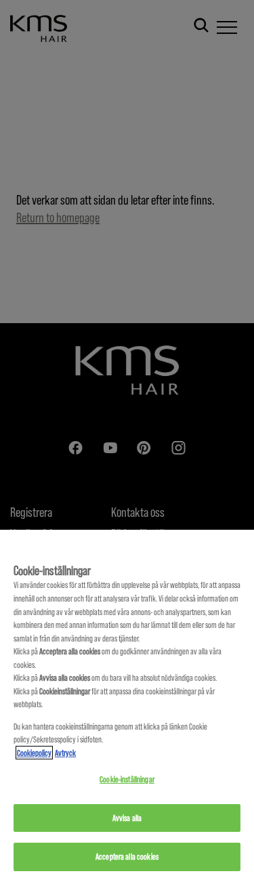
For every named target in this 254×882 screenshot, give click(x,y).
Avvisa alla (127, 817)
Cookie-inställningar (127, 779)
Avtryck (65, 752)
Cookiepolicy (34, 752)
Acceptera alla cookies (127, 856)
